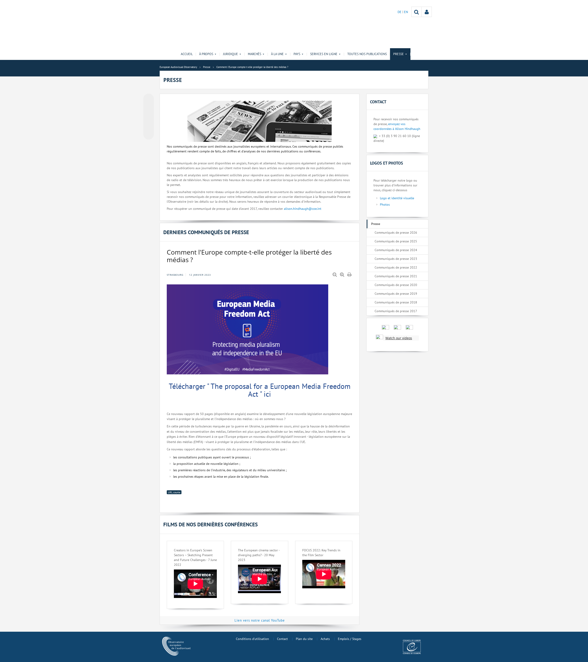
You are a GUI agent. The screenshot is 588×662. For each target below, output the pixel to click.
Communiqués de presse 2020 (396, 285)
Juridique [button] (230, 54)
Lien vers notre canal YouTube (260, 620)
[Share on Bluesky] (148, 99)
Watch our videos (398, 338)
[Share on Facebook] (148, 116)
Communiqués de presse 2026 (396, 232)
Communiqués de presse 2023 (396, 259)
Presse (375, 224)
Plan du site (304, 639)
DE (400, 12)
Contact (282, 639)
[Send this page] (148, 134)
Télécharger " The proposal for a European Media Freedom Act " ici (260, 390)
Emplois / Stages (349, 639)
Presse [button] (398, 54)
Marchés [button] (254, 54)
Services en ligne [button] (323, 54)
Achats (325, 639)
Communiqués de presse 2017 (396, 311)
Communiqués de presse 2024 (396, 250)
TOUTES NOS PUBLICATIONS (367, 54)
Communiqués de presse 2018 (396, 302)
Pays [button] (297, 54)
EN (406, 12)
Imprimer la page (349, 274)
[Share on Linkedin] (148, 125)
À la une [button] (277, 54)
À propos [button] (206, 54)
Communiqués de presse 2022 (396, 267)
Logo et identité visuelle (397, 198)
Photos (385, 204)
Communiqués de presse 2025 (396, 241)
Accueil (187, 54)
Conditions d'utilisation (252, 639)
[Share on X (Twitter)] (148, 108)
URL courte (174, 492)
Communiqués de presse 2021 (396, 276)
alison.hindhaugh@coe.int (302, 209)
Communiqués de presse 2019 (396, 294)
